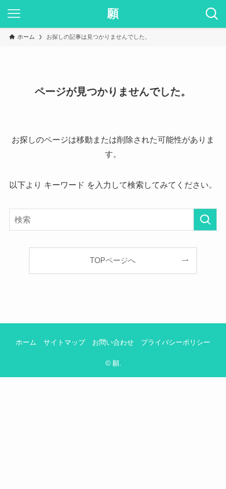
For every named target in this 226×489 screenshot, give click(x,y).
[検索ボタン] (212, 14)
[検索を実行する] (205, 220)
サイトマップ (64, 342)
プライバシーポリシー (175, 342)
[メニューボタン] (14, 14)
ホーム (26, 342)
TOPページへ (113, 261)
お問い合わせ (113, 342)
